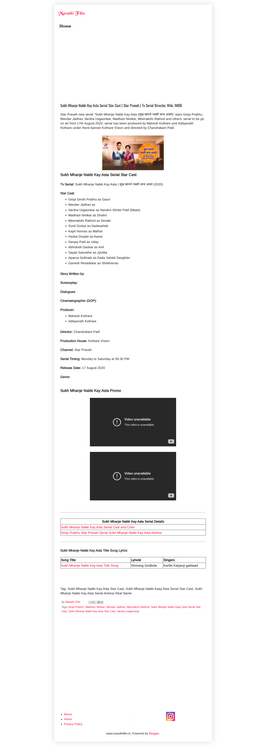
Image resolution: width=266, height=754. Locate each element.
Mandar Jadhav (115, 607)
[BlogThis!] (93, 602)
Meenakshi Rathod (138, 607)
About (68, 714)
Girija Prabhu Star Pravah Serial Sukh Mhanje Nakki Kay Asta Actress (111, 532)
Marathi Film (73, 601)
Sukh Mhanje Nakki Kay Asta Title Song (89, 565)
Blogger (154, 733)
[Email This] (90, 602)
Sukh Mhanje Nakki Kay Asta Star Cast (92, 611)
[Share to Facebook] (99, 602)
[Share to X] (96, 602)
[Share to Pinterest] (101, 602)
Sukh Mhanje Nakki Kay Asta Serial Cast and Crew (98, 527)
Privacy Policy (73, 724)
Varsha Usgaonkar (128, 611)
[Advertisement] (135, 49)
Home (65, 26)
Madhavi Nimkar (95, 607)
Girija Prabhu (76, 607)
